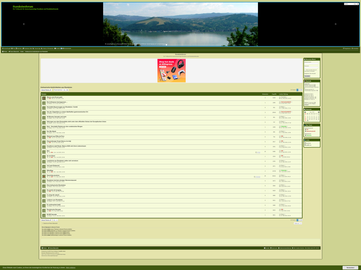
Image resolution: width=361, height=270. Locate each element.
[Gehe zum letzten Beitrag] (287, 97)
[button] (302, 90)
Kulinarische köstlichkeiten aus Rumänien (56, 87)
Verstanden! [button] (350, 267)
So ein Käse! (51, 156)
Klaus (50, 103)
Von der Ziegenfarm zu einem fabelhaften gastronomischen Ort (67, 112)
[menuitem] (13, 48)
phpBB (48, 251)
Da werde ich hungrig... (54, 190)
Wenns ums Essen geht (54, 97)
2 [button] (299, 90)
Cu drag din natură (53, 195)
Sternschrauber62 (286, 102)
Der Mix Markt (51, 131)
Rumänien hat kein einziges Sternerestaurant (61, 180)
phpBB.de (57, 253)
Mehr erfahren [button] (70, 267)
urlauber (306, 105)
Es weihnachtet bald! (54, 205)
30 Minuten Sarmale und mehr (56, 117)
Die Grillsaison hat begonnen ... (57, 102)
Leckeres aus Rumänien (55, 200)
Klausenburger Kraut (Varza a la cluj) (59, 141)
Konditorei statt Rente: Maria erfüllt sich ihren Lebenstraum (66, 146)
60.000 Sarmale (52, 214)
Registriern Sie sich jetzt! (310, 73)
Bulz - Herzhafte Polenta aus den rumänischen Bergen (64, 126)
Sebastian (284, 126)
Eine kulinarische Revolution (56, 185)
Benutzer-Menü (310, 59)
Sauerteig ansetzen (53, 175)
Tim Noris (283, 97)
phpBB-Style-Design (61, 254)
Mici (48, 151)
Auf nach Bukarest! (53, 166)
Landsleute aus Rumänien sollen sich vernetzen (62, 161)
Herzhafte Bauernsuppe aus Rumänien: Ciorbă (62, 107)
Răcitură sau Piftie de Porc (55, 136)
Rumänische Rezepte (54, 210)
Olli (50, 98)
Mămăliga (50, 170)
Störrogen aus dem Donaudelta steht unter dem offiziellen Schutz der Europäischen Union (76, 122)
